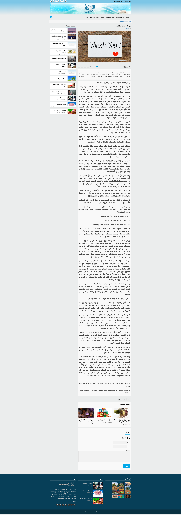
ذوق (124, 399)
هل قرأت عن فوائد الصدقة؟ (60, 110)
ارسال (127, 466)
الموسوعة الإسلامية (120, 17)
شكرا (128, 399)
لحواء (113, 17)
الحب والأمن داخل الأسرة (60, 78)
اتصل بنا (87, 17)
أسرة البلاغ (127, 28)
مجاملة (119, 399)
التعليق (128, 450)
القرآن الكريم (108, 17)
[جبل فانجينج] (128, 484)
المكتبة (102, 17)
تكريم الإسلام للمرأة (61, 104)
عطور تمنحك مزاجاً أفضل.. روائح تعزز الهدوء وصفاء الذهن (86, 421)
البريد (129, 446)
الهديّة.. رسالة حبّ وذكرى (105, 420)
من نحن (97, 17)
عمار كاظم (53, 105)
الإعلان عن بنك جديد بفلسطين (59, 97)
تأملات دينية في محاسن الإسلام (58, 30)
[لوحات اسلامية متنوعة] (121, 488)
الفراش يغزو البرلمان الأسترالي (59, 58)
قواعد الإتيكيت (122, 21)
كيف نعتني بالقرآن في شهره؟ (59, 91)
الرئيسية (127, 17)
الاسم (128, 442)
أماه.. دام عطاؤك (62, 71)
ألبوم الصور (92, 17)
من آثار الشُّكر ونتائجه (123, 26)
